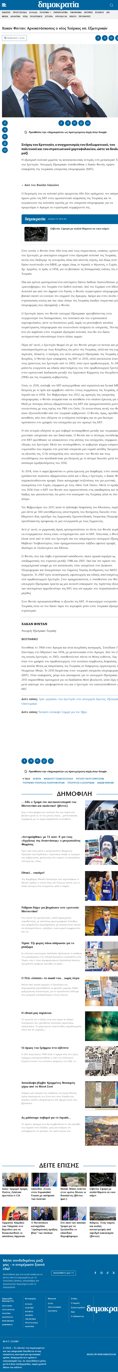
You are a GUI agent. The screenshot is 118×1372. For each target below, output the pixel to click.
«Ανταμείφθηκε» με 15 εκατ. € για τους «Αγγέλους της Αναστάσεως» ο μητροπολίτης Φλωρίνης (50, 841)
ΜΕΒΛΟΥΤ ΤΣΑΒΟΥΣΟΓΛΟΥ (58, 779)
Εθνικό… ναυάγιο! (33, 873)
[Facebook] (98, 38)
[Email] (5, 150)
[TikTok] (107, 1273)
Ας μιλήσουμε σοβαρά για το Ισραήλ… (46, 1117)
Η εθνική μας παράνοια (36, 1013)
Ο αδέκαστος (77, 1316)
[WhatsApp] (5, 143)
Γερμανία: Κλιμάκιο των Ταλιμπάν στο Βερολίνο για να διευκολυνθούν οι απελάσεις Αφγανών (13, 1230)
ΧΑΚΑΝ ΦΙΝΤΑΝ (105, 783)
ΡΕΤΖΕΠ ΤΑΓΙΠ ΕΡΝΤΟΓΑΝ (90, 779)
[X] (105, 38)
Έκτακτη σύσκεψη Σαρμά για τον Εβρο (63, 712)
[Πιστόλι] (103, 1179)
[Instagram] (101, 1273)
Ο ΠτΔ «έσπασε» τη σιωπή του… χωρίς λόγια (50, 978)
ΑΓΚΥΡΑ (37, 779)
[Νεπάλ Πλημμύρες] (73, 1179)
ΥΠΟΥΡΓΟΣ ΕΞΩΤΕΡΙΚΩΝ (80, 783)
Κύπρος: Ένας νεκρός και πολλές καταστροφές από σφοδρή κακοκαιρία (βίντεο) (102, 1230)
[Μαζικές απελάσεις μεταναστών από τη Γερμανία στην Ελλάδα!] (15, 1213)
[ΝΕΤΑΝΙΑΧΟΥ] (44, 1213)
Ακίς (73, 1312)
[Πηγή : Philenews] (103, 1213)
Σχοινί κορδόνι (78, 1308)
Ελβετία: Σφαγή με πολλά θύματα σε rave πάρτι (79, 228)
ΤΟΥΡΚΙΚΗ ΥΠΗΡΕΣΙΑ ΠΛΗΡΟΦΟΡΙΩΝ (44, 783)
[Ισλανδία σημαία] (44, 1179)
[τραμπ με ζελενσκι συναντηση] (15, 1179)
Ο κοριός (75, 1303)
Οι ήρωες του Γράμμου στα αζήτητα (44, 1048)
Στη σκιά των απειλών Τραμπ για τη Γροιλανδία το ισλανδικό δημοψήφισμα (73, 1230)
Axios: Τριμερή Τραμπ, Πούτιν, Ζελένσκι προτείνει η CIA (15, 1192)
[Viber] (111, 38)
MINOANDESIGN (107, 1354)
